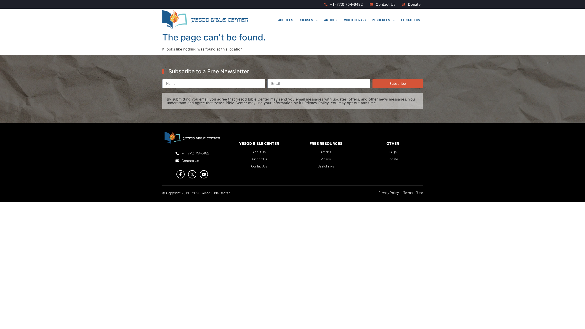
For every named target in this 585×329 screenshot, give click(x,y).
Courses (306, 20)
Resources (381, 20)
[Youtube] (204, 174)
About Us (285, 20)
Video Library (355, 20)
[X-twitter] (192, 174)
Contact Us (410, 20)
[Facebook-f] (180, 174)
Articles (331, 20)
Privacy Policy (316, 103)
